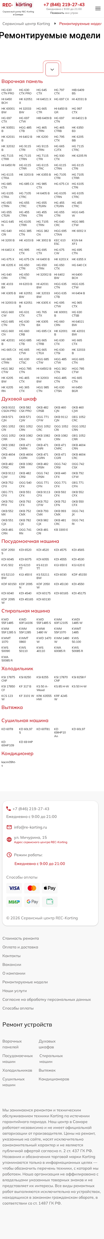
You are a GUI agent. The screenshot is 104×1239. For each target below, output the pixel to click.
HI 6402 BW (59, 276)
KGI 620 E (78, 565)
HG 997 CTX (77, 110)
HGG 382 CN (43, 232)
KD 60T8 (7, 729)
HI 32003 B (8, 302)
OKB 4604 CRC (78, 456)
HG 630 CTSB (77, 313)
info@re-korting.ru (30, 827)
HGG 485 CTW (60, 360)
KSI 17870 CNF (61, 678)
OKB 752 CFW (42, 503)
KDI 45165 (26, 599)
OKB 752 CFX (7, 484)
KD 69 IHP (26, 742)
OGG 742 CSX (78, 465)
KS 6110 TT (42, 566)
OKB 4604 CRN (78, 446)
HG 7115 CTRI (42, 157)
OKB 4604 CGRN (26, 456)
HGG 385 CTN (25, 232)
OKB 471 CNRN (25, 446)
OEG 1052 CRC (78, 418)
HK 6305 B (8, 293)
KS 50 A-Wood (42, 688)
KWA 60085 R (59, 649)
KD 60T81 (43, 729)
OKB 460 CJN (60, 409)
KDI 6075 (25, 559)
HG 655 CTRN (6, 204)
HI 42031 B (79, 99)
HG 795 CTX (59, 138)
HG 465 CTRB (59, 129)
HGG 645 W (78, 213)
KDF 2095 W (8, 600)
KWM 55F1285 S (8, 630)
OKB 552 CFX (78, 493)
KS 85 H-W (61, 686)
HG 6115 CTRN (60, 166)
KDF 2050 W (43, 585)
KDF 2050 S (8, 551)
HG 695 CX (44, 331)
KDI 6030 (60, 574)
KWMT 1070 (6, 639)
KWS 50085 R (77, 649)
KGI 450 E (25, 574)
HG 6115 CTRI (78, 166)
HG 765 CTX (42, 313)
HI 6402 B (25, 137)
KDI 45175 (79, 593)
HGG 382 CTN (60, 370)
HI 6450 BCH (6, 100)
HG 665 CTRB (42, 341)
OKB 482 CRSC (7, 465)
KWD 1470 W (44, 639)
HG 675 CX (61, 184)
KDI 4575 (60, 550)
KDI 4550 (78, 584)
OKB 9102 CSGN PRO (8, 409)
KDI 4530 (78, 559)
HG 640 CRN (6, 276)
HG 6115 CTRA (7, 176)
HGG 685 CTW (43, 360)
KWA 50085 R (7, 658)
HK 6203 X (61, 259)
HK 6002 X (79, 231)
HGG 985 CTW (78, 223)
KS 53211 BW (43, 576)
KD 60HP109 (7, 743)
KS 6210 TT (24, 566)
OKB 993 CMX (60, 512)
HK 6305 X (44, 302)
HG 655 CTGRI (6, 213)
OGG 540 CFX (25, 484)
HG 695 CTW (59, 304)
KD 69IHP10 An (60, 732)
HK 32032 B (8, 147)
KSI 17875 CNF (8, 678)
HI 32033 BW (25, 110)
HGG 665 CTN (78, 360)
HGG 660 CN (7, 332)
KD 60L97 (78, 729)
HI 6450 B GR (60, 110)
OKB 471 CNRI (42, 446)
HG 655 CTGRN (42, 204)
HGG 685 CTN (7, 323)
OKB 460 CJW (78, 409)
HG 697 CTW (24, 119)
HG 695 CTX (42, 251)
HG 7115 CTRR (7, 157)
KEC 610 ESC (60, 241)
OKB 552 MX (7, 512)
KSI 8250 (25, 677)
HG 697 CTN (59, 119)
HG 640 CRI (6, 232)
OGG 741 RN (25, 531)
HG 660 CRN (59, 323)
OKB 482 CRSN (42, 465)
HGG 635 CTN (60, 285)
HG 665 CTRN (6, 360)
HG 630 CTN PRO (7, 91)
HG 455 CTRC (77, 204)
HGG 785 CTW (78, 370)
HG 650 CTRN (42, 266)
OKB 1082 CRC (8, 446)
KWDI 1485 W (77, 621)
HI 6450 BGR (77, 388)
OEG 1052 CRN (26, 428)
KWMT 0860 (23, 639)
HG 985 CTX (42, 185)
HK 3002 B (44, 240)
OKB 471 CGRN (42, 456)
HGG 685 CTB (25, 341)
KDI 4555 (60, 559)
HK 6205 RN (7, 388)
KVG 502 (7, 565)
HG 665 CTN (77, 379)
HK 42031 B (8, 341)
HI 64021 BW (78, 323)
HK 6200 (42, 137)
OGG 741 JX (78, 512)
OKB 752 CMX (25, 512)
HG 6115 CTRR (25, 166)
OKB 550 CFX (78, 503)
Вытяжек (47, 1070)
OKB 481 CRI (42, 531)
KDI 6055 (43, 559)
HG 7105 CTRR (78, 176)
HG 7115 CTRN (25, 157)
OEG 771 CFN (78, 484)
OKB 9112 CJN (61, 418)
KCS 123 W (7, 697)
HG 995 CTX (24, 251)
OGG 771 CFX (60, 484)
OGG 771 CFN (43, 484)
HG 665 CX (8, 349)
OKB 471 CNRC (60, 446)
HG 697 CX (61, 99)
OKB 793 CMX (42, 512)
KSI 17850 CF (8, 688)
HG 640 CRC (59, 223)
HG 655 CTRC (24, 204)
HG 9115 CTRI (25, 147)
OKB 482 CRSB (42, 409)
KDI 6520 (25, 550)
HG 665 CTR (42, 110)
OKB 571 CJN (7, 418)
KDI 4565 (78, 550)
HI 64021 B (79, 118)
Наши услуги (14, 990)
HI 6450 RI (8, 165)
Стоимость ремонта (20, 938)
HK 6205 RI (79, 155)
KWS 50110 (23, 649)
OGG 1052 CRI (61, 428)
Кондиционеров (54, 1078)
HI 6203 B (25, 284)
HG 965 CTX (77, 304)
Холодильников (17, 1070)
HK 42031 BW (78, 332)
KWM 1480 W (61, 639)
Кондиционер (17, 753)
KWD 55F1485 (7, 621)
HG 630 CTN (24, 323)
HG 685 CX (26, 184)
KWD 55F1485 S (44, 621)
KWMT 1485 (76, 630)
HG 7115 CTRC (78, 147)
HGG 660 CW (7, 313)
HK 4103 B (26, 240)
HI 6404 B (78, 293)
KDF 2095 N (25, 585)
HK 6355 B (44, 174)
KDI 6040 (7, 593)
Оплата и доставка (20, 947)
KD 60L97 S (25, 730)
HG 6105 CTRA (7, 194)
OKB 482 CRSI (25, 474)
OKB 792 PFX (7, 503)
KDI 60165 (61, 593)
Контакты (11, 955)
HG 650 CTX (59, 266)
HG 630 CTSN (59, 388)
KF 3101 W (26, 696)
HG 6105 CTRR (25, 223)
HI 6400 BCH (77, 276)
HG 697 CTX (6, 119)
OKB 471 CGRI (60, 456)
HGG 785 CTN (25, 370)
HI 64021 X (44, 99)
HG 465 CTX (24, 379)
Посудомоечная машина (30, 541)
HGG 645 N (7, 223)
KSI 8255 (42, 677)
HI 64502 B (44, 368)
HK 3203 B (26, 174)
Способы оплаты (18, 1008)
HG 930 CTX (59, 157)
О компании (13, 973)
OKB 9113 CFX (43, 493)
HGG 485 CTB (25, 129)
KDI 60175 (44, 593)
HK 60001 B (60, 313)
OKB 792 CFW (78, 474)
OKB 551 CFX (25, 493)
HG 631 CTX (24, 313)
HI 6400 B (43, 259)
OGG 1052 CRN (79, 428)
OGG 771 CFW (43, 418)
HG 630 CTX (59, 341)
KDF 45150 (79, 574)
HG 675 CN (26, 259)
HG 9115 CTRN (42, 147)
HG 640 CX (79, 265)
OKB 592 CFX (60, 493)
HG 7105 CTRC (25, 194)
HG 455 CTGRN (59, 204)
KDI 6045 (7, 559)
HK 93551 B (8, 129)
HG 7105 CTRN (42, 223)
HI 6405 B (43, 193)
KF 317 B (25, 686)
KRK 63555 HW (44, 697)
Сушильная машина (24, 720)
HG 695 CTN (77, 251)
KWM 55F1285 (25, 630)
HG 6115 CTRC (42, 166)
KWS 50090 (5, 649)
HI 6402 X (8, 250)
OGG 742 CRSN (43, 474)
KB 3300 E (61, 529)
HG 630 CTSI (59, 351)
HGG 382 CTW (7, 370)
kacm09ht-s (8, 763)
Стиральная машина (25, 611)
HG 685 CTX (6, 185)
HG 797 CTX (59, 91)
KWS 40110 (41, 649)
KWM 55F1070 (60, 630)
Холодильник (17, 668)
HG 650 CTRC (24, 276)
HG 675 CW (59, 251)
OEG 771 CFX (7, 493)
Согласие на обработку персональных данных (46, 999)
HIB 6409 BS (78, 91)
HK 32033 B (78, 351)
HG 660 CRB (24, 332)
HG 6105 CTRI (78, 185)
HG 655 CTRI (59, 213)
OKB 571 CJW (25, 418)
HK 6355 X (79, 259)
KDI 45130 (61, 584)
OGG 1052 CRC (44, 428)
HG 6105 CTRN (60, 194)
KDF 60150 (8, 584)
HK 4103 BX (7, 285)
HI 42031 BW (43, 285)
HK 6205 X (8, 265)
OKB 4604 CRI (8, 456)
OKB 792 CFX (25, 503)
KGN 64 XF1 (77, 241)
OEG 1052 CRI (8, 428)
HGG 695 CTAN (60, 232)
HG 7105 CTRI (60, 176)
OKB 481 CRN (7, 531)
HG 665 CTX (77, 341)
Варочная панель (22, 81)
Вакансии (11, 964)
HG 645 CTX (42, 91)
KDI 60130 (44, 599)
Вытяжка (12, 707)
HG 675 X (7, 259)
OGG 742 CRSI (60, 465)
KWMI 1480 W (42, 630)
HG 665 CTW (24, 351)
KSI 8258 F (79, 677)
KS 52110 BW (7, 576)
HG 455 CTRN (24, 213)
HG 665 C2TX (59, 147)
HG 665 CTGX (42, 351)
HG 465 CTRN (42, 129)
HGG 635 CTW (78, 285)
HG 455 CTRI (42, 213)
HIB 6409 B (44, 118)
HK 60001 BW (8, 110)
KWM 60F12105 (61, 621)
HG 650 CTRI (24, 266)
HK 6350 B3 (77, 129)
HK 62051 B (25, 304)
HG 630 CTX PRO (25, 91)
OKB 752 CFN (60, 503)
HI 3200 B (8, 240)
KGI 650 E (60, 565)
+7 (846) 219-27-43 (64, 4)
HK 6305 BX (42, 323)
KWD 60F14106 (26, 621)
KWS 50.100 (76, 639)
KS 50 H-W (79, 686)
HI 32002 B (44, 274)
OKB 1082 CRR (26, 465)
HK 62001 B (60, 332)
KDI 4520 (43, 550)
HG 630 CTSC (24, 360)
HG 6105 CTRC (78, 194)
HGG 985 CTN (43, 388)
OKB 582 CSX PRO (25, 409)
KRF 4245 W (60, 697)
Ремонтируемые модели (25, 981)
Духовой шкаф (19, 399)
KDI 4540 (25, 593)
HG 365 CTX (24, 388)
